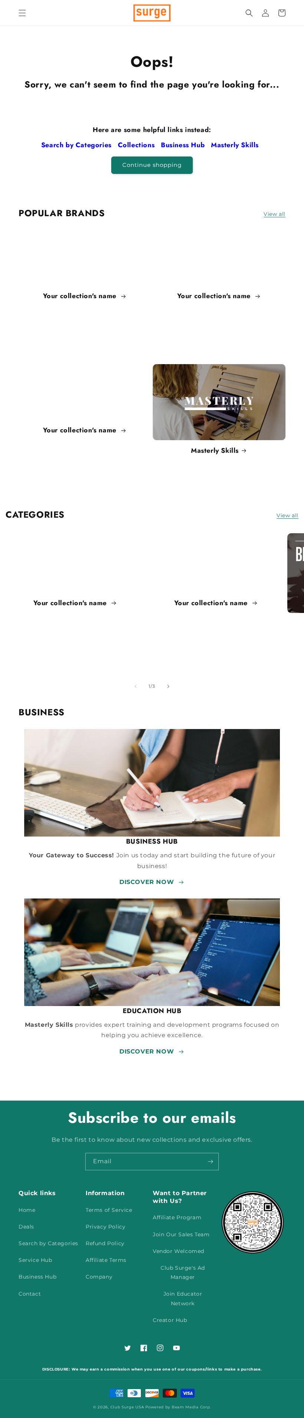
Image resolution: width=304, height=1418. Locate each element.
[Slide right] (168, 686)
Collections (137, 145)
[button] (22, 13)
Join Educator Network (182, 1298)
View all (274, 214)
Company (99, 1276)
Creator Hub (170, 1320)
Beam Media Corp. (191, 1407)
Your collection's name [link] (81, 296)
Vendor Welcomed (178, 1251)
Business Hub (184, 145)
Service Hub (35, 1260)
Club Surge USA (127, 1407)
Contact (30, 1293)
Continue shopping (152, 164)
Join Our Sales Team (181, 1234)
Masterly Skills (236, 145)
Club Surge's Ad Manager (183, 1272)
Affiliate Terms (106, 1260)
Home (27, 1210)
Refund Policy (105, 1243)
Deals (26, 1226)
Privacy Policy (105, 1226)
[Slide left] (136, 686)
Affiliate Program (177, 1217)
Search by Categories (77, 145)
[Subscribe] (210, 1161)
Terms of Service (109, 1210)
